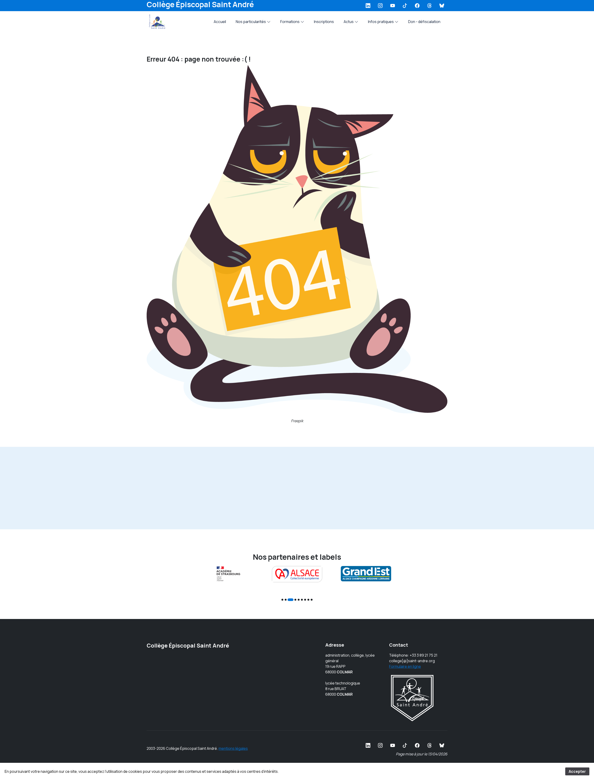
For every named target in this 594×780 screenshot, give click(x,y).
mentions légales (233, 748)
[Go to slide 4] (295, 600)
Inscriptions (324, 21)
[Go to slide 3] (290, 599)
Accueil (220, 21)
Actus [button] (349, 21)
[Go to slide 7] (305, 600)
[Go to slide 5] (299, 600)
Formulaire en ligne (405, 666)
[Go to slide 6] (302, 600)
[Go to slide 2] (286, 600)
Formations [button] (290, 21)
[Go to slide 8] (308, 600)
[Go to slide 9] (312, 600)
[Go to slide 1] (282, 600)
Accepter (577, 771)
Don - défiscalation (424, 21)
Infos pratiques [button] (381, 21)
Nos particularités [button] (251, 21)
